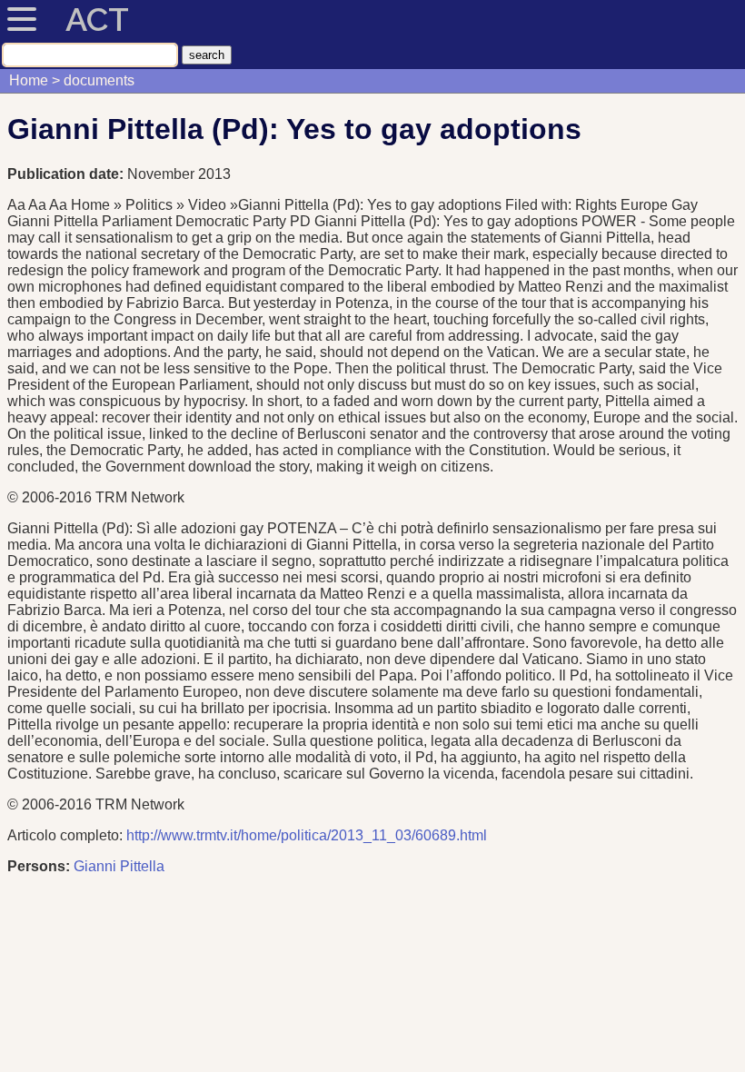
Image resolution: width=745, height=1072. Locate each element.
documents (99, 80)
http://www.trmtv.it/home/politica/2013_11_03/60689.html (306, 835)
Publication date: (67, 174)
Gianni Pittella (119, 866)
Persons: (38, 866)
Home (28, 80)
